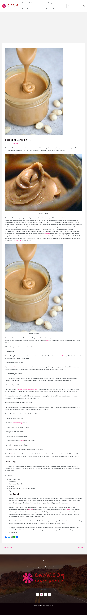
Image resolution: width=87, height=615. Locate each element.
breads (30, 510)
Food (7, 143)
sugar (22, 441)
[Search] (84, 6)
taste (68, 510)
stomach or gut (18, 423)
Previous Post (7, 547)
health (62, 218)
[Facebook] (37, 594)
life (11, 454)
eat (47, 340)
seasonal (60, 356)
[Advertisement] (43, 25)
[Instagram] (45, 594)
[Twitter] (41, 594)
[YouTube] (49, 594)
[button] (35, 3)
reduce (18, 240)
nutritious (14, 367)
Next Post (81, 547)
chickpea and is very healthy (27, 389)
